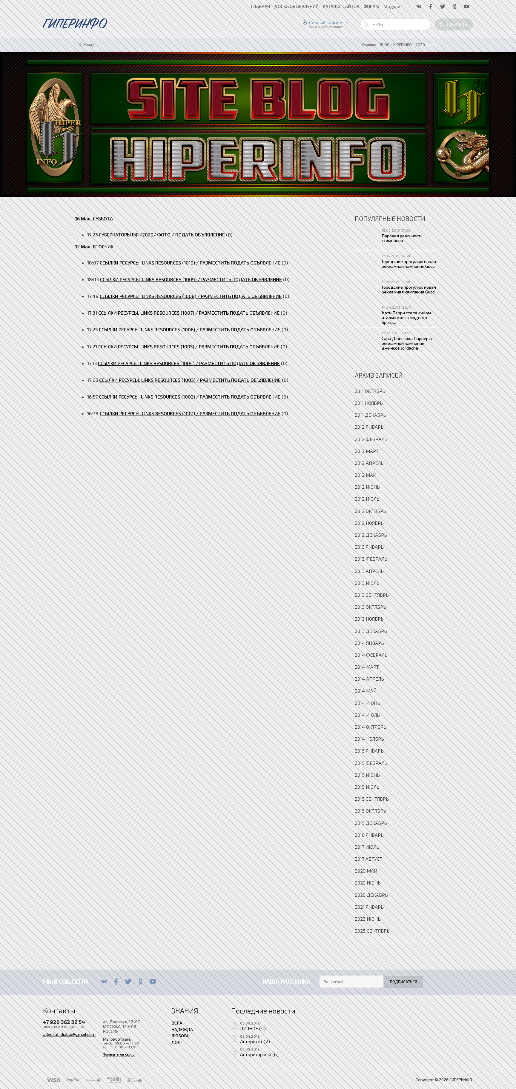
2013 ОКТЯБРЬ (370, 607)
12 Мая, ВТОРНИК (94, 246)
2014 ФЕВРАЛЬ (371, 655)
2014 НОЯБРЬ (369, 739)
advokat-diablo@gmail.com (69, 1034)
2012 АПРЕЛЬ (369, 463)
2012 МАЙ (365, 475)
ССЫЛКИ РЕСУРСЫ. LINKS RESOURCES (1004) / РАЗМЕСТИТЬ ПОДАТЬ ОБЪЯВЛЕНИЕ (189, 363)
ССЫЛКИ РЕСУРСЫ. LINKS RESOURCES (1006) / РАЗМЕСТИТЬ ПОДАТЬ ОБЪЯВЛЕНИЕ (189, 329)
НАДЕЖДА (182, 1029)
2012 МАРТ (367, 451)
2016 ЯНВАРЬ (369, 835)
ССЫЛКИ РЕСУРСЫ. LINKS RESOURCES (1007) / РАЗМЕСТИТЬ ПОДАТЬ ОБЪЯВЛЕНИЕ (189, 313)
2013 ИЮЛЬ (367, 583)
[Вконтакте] (104, 982)
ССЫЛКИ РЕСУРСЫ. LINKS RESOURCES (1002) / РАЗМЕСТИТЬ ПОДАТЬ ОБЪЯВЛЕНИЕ (189, 396)
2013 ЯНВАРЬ (369, 547)
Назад (89, 44)
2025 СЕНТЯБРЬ (372, 930)
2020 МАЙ (366, 870)
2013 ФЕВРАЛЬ (371, 559)
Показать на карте (119, 1054)
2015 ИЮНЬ (367, 775)
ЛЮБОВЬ (180, 1035)
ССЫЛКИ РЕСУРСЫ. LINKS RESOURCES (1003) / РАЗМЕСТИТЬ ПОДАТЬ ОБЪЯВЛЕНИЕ (190, 380)
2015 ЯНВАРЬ (369, 750)
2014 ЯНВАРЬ (369, 643)
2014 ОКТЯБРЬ (370, 727)
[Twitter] (128, 982)
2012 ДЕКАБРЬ (371, 535)
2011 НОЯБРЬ (369, 403)
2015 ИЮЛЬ (367, 787)
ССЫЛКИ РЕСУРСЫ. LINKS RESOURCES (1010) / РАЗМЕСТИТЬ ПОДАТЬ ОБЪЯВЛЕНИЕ (190, 262)
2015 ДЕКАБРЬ (371, 823)
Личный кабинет (326, 22)
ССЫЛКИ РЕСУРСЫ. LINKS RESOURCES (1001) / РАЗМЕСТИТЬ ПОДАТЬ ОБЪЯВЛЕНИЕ (190, 413)
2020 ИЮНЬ (368, 882)
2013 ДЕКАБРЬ (371, 631)
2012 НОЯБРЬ (369, 523)
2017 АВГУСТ (368, 859)
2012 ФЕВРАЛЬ (371, 439)
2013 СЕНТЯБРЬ (372, 595)
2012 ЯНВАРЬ (369, 427)
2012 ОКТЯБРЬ (370, 511)
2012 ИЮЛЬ (367, 499)
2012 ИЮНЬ (367, 487)
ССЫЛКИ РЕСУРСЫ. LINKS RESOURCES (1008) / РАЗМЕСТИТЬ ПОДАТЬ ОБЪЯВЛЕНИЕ (191, 296)
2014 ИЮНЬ (367, 703)
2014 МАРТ (367, 667)
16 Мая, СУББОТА (94, 218)
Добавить (457, 24)
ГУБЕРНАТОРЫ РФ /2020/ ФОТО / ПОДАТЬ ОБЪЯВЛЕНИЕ (162, 234)
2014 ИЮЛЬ (367, 715)
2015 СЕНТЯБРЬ (372, 799)
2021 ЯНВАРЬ (369, 907)
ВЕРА (176, 1022)
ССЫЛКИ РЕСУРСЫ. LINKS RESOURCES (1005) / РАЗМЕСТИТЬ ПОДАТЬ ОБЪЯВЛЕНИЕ (189, 346)
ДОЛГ (177, 1042)
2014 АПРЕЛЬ (369, 679)
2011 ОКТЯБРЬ (370, 391)
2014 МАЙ (366, 690)
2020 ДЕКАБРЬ (371, 895)
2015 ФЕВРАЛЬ (371, 763)
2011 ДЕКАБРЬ (370, 415)
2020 (420, 44)
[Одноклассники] (140, 982)
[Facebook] (116, 982)
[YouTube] (153, 982)
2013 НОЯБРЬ (369, 619)
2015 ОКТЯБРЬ (370, 810)
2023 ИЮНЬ (368, 919)
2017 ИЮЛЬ (367, 847)
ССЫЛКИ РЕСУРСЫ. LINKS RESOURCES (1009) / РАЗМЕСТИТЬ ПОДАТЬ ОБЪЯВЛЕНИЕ (191, 279)
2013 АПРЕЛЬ (369, 571)
